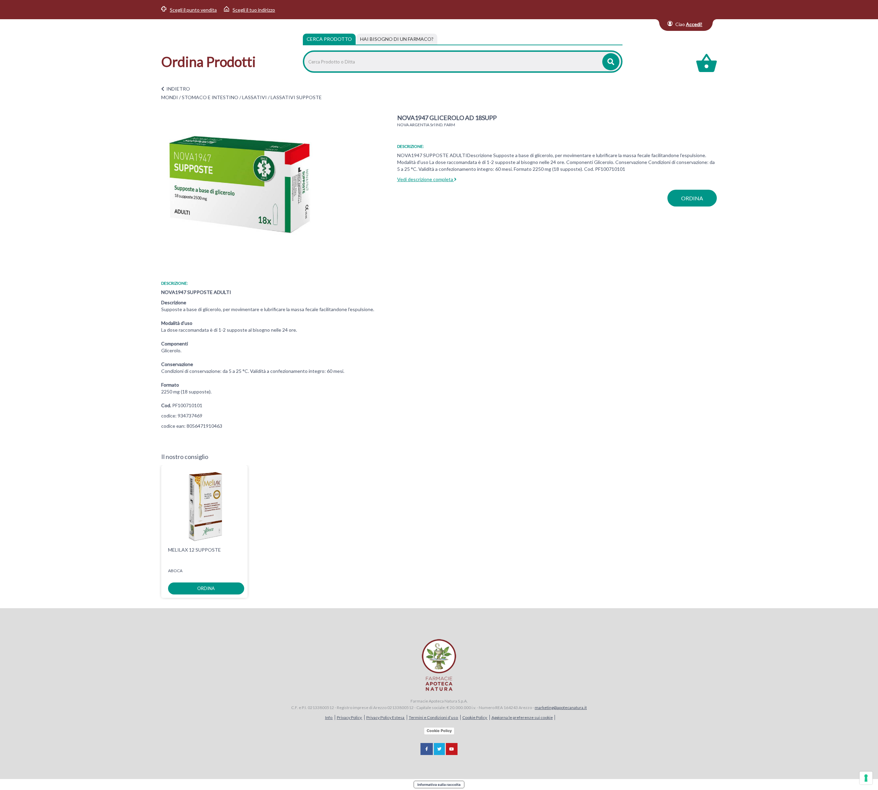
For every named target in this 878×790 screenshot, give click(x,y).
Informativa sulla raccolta (439, 784)
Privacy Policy (350, 717)
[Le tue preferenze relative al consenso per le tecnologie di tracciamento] (866, 778)
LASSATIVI (254, 97)
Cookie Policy (475, 717)
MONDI (169, 97)
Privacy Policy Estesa (385, 717)
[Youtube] (452, 749)
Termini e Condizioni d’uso (434, 717)
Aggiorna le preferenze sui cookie (522, 717)
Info (329, 717)
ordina (692, 198)
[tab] (396, 39)
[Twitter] (439, 749)
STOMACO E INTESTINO (210, 97)
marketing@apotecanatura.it (561, 707)
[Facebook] (426, 749)
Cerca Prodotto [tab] (329, 39)
